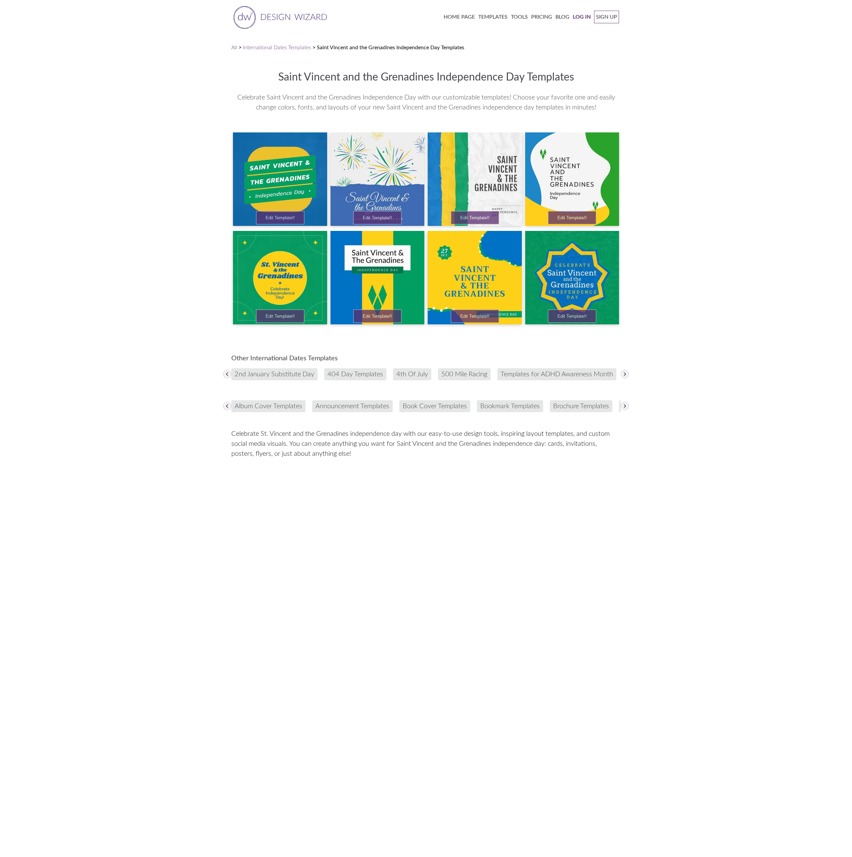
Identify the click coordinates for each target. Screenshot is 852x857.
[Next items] (625, 374)
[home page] (279, 16)
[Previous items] (227, 374)
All (234, 47)
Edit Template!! (280, 217)
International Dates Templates (277, 47)
